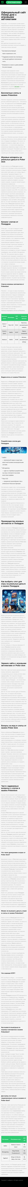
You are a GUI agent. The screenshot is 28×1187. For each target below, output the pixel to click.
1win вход (16, 86)
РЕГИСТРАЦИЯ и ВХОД (14, 2)
